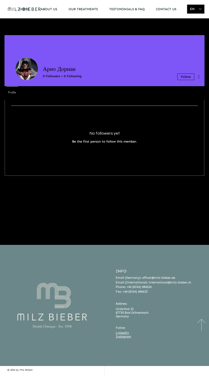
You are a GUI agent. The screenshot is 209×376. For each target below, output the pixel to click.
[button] (46, 9)
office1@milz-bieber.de (158, 278)
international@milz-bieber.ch (170, 282)
